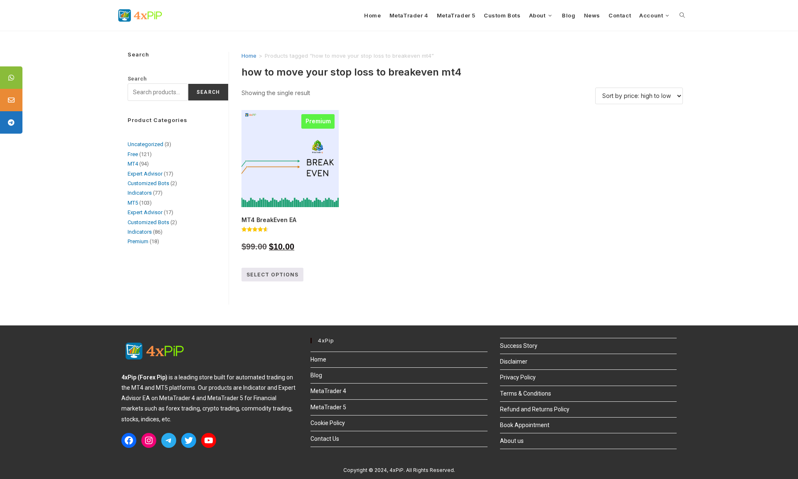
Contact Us (324, 438)
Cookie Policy (327, 423)
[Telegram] (168, 440)
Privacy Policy (518, 377)
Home (248, 55)
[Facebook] (128, 440)
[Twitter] (188, 440)
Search (137, 79)
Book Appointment (524, 425)
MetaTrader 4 (328, 391)
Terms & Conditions (525, 393)
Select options (272, 274)
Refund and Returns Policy (534, 409)
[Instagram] (148, 440)
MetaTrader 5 (328, 407)
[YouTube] (208, 440)
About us (512, 440)
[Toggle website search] (682, 15)
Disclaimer (513, 361)
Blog (316, 375)
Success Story (518, 345)
